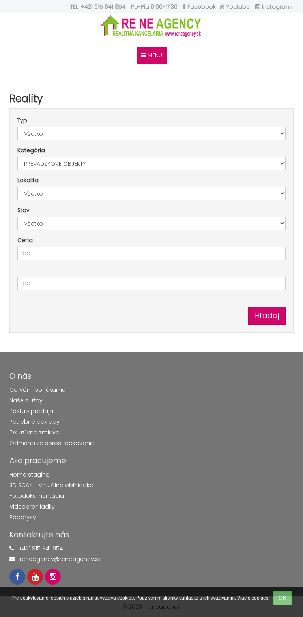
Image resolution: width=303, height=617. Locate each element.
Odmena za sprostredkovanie (52, 443)
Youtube (238, 7)
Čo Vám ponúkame (37, 390)
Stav (23, 210)
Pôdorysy (22, 517)
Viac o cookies (252, 597)
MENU (154, 55)
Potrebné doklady (34, 422)
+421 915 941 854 (41, 548)
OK (282, 598)
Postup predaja (31, 411)
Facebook (201, 7)
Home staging (29, 475)
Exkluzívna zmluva (34, 432)
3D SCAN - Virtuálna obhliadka (51, 485)
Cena (25, 240)
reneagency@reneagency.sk (60, 559)
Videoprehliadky (32, 506)
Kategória (31, 150)
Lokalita (28, 180)
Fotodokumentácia (36, 496)
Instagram (277, 7)
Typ (22, 120)
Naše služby (26, 400)
